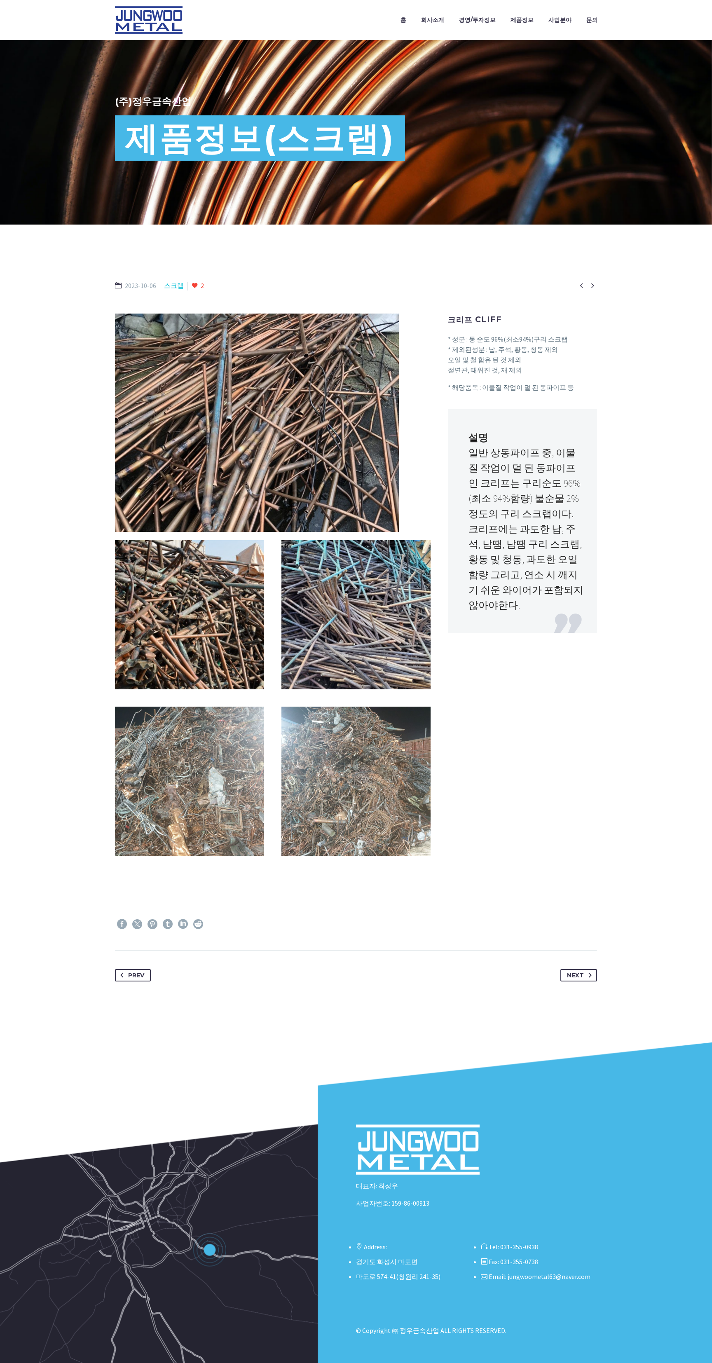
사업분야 (559, 19)
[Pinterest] (152, 924)
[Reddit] (198, 924)
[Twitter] (137, 924)
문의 (592, 19)
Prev (136, 975)
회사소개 (432, 19)
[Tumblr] (168, 924)
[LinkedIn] (183, 924)
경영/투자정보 (477, 19)
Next (575, 975)
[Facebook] (122, 924)
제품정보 (522, 19)
